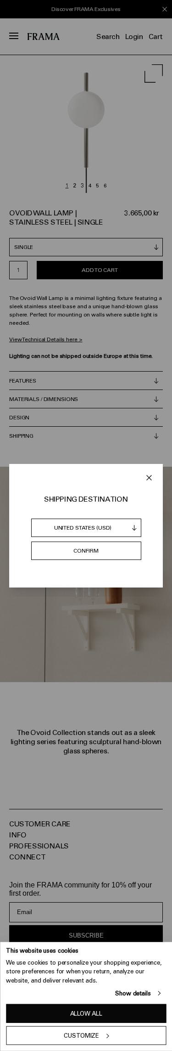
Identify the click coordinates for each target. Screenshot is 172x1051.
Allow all (86, 1013)
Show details (132, 993)
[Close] (149, 477)
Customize (81, 1035)
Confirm (85, 551)
